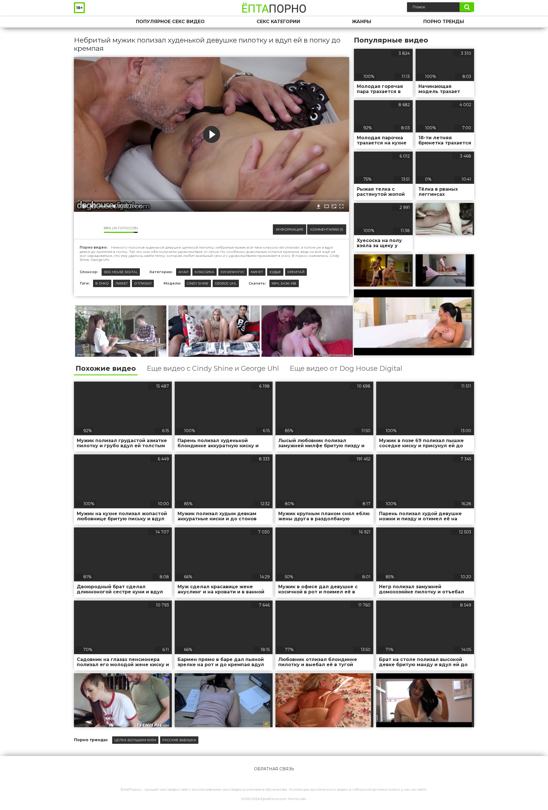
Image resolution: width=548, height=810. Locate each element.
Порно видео (84, 22)
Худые (275, 272)
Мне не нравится (95, 229)
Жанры (361, 21)
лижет (121, 283)
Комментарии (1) (326, 229)
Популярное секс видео (170, 21)
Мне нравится (82, 229)
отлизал (143, 283)
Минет (257, 272)
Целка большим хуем (135, 740)
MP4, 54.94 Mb (284, 283)
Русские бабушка (179, 740)
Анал (183, 272)
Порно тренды (443, 21)
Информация (289, 229)
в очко (102, 283)
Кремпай (296, 272)
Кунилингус (233, 272)
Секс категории (278, 21)
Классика (204, 272)
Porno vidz (297, 799)
